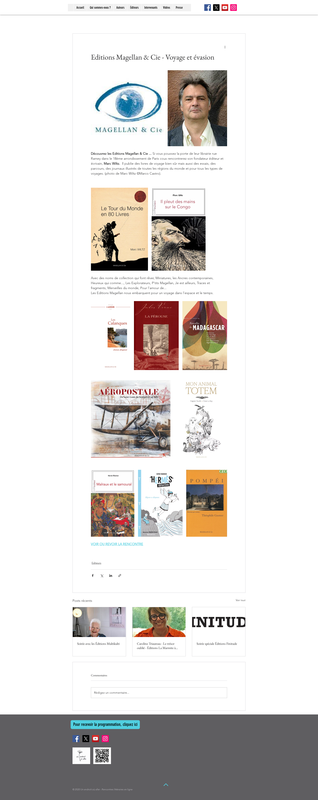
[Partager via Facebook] (92, 575)
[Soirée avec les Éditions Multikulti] (99, 622)
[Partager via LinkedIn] (110, 575)
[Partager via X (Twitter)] (101, 575)
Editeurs (96, 563)
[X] (216, 7)
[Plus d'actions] (225, 47)
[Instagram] (233, 7)
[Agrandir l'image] (129, 108)
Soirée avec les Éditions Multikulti (98, 643)
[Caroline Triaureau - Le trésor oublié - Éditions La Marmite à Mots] (159, 622)
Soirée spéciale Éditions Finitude (217, 643)
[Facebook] (207, 7)
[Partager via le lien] (119, 575)
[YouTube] (225, 7)
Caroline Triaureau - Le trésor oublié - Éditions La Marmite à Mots (156, 645)
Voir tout (240, 600)
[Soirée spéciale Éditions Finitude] (218, 622)
